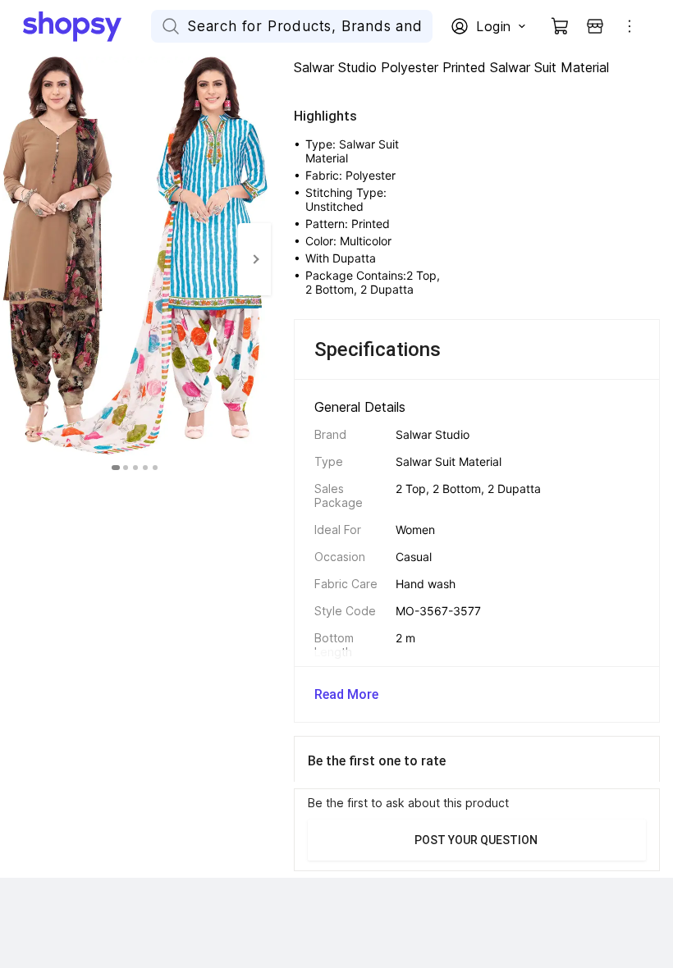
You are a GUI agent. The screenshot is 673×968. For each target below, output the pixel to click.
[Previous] (16, 259)
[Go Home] (87, 26)
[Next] (254, 259)
